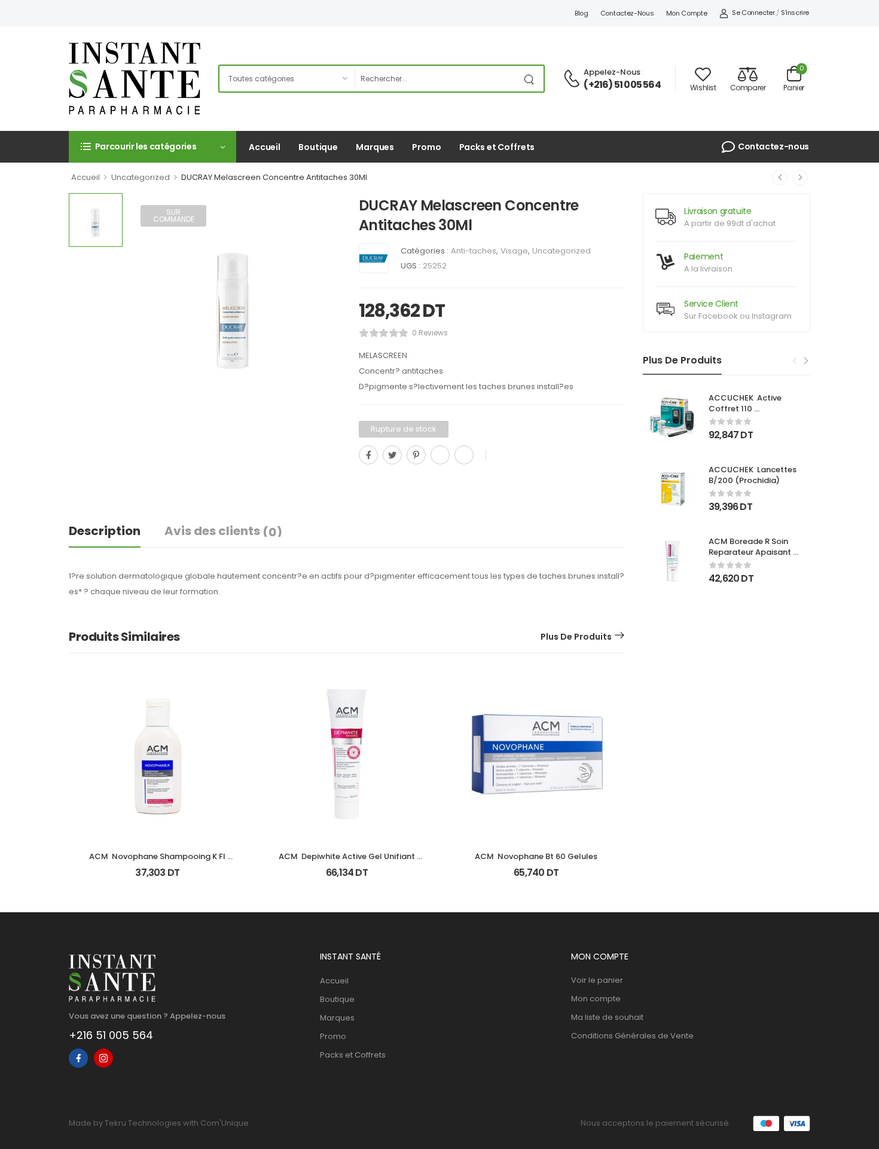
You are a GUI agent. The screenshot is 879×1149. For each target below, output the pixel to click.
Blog (581, 13)
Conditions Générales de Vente (632, 1035)
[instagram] (103, 1058)
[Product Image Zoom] (320, 384)
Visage (514, 250)
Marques (375, 147)
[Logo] (134, 78)
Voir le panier (597, 980)
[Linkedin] (464, 455)
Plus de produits (576, 637)
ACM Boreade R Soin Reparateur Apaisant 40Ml (751, 552)
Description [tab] (105, 530)
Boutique (318, 147)
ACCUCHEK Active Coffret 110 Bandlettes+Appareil (750, 408)
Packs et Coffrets (497, 147)
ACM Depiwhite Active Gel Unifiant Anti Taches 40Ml (348, 862)
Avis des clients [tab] (223, 531)
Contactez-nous (627, 13)
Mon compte (686, 13)
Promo (426, 147)
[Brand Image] (374, 258)
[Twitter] (392, 455)
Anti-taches (473, 250)
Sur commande (173, 215)
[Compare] (363, 481)
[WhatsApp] (440, 455)
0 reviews (430, 333)
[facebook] (78, 1058)
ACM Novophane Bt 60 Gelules (536, 856)
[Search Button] (532, 78)
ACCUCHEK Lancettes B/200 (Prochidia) (753, 475)
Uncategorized (140, 177)
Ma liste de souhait (607, 1017)
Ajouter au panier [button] (158, 878)
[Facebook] (368, 455)
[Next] (805, 361)
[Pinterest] (416, 455)
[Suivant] (800, 177)
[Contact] (573, 79)
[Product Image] (235, 299)
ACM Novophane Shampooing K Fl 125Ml (158, 862)
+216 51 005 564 (111, 1035)
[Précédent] (780, 177)
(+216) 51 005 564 (622, 84)
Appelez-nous (612, 72)
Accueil (264, 147)
